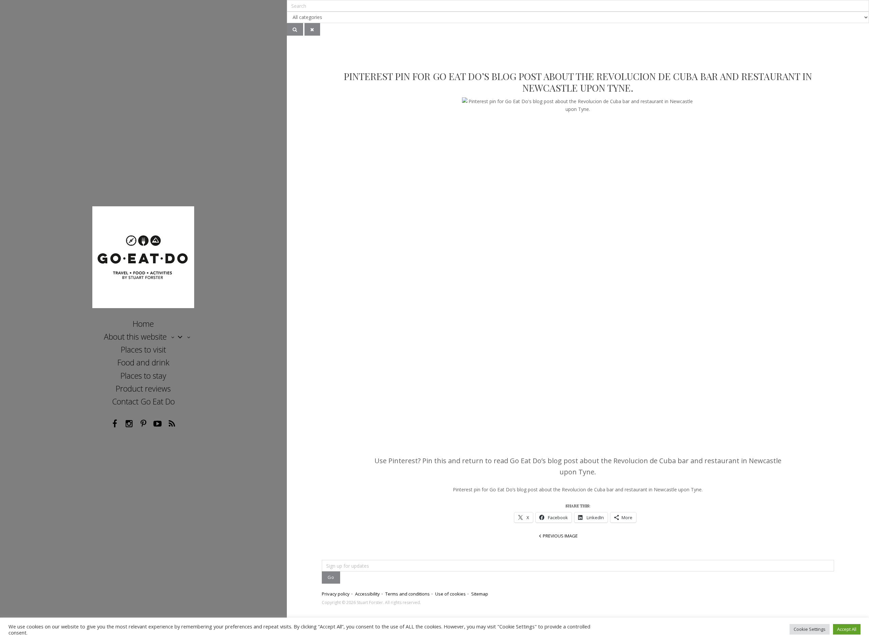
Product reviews (143, 388)
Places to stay (143, 375)
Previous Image (560, 536)
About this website (135, 336)
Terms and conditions (407, 594)
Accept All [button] (846, 629)
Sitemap (479, 594)
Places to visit (143, 349)
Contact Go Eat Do (143, 401)
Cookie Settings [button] (810, 629)
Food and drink (143, 362)
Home (143, 323)
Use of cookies (450, 594)
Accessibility (367, 594)
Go (331, 577)
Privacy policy (336, 594)
